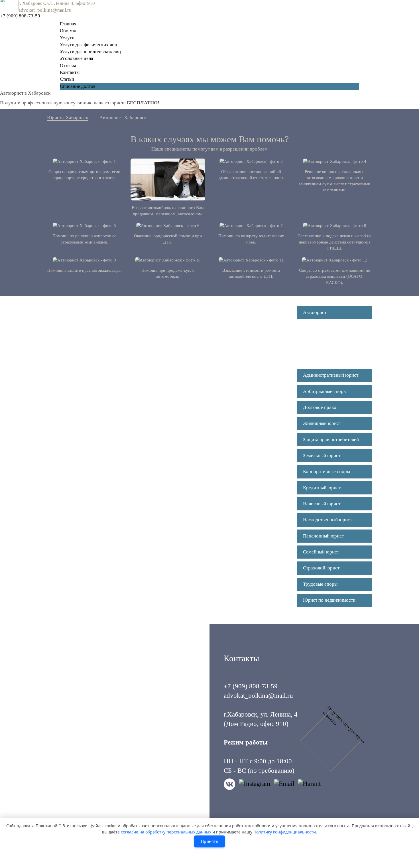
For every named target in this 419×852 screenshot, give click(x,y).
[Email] (284, 784)
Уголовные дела (76, 58)
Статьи (67, 79)
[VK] (229, 784)
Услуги (67, 37)
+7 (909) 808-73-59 (20, 16)
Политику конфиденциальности (284, 832)
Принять (209, 841)
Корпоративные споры (326, 471)
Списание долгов (77, 86)
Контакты (70, 72)
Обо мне (69, 30)
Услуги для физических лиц (88, 44)
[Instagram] (254, 784)
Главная (68, 24)
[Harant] (309, 784)
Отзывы (68, 65)
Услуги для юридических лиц (90, 51)
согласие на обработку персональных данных (166, 832)
